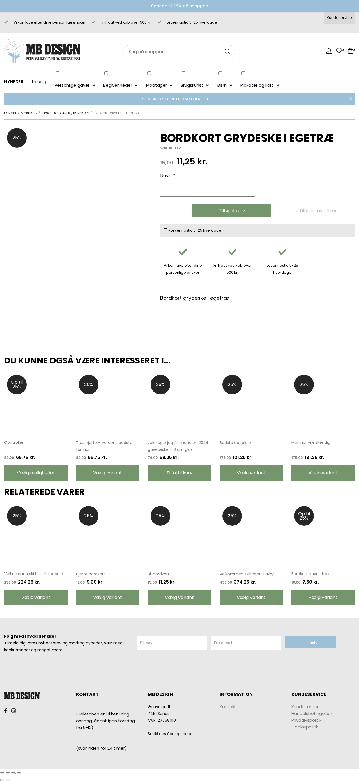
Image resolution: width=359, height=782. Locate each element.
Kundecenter (305, 707)
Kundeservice (339, 17)
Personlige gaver (55, 113)
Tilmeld (311, 642)
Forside (10, 113)
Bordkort (81, 113)
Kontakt (228, 707)
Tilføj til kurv (232, 210)
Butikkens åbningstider (170, 734)
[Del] (8, 773)
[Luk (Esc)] (2, 773)
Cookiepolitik (304, 727)
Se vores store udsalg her (172, 99)
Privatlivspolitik (306, 720)
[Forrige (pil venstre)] (2, 780)
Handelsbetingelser (311, 713)
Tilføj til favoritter (317, 210)
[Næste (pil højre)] (8, 780)
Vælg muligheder (36, 473)
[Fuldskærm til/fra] (13, 773)
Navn (167, 175)
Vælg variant (107, 473)
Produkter (29, 113)
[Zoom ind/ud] (19, 773)
